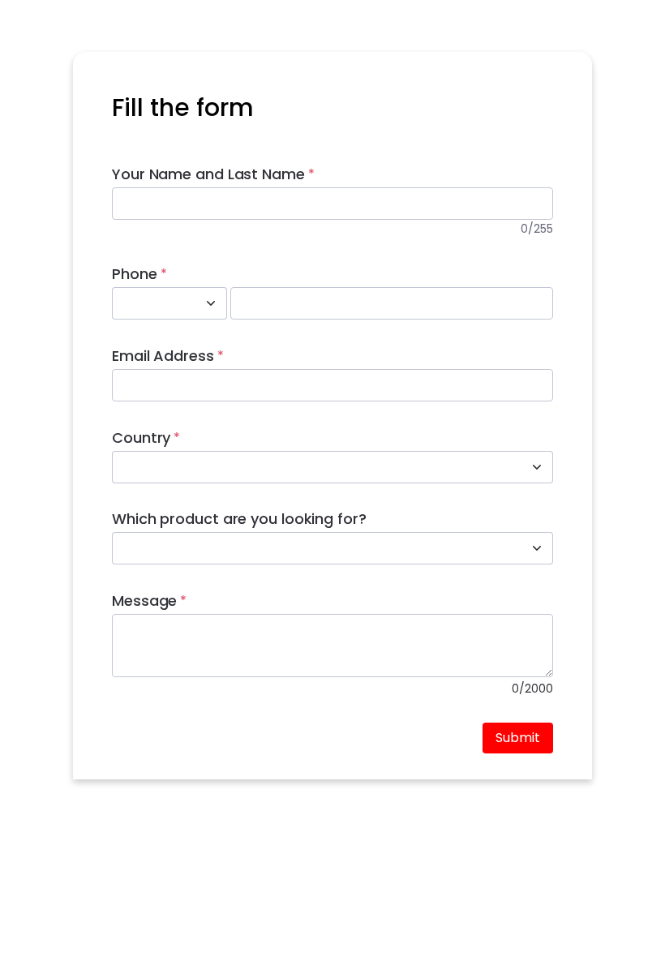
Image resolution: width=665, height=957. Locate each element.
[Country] (537, 467)
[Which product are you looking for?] (537, 548)
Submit (518, 737)
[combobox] (152, 303)
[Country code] (211, 303)
